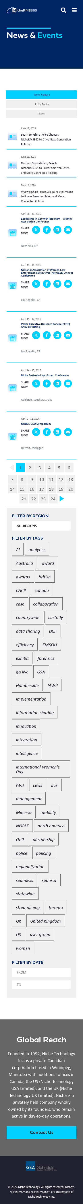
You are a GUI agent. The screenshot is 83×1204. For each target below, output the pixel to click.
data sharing (28, 631)
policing (43, 853)
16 (31, 489)
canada (42, 590)
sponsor (49, 880)
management (29, 798)
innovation (26, 726)
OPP (20, 839)
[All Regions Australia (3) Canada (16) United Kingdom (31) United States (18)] (41, 526)
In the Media (42, 104)
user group (40, 934)
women (23, 948)
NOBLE (22, 825)
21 (23, 498)
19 (61, 489)
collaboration (46, 604)
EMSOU (49, 644)
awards (23, 577)
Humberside (27, 685)
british (45, 577)
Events (42, 113)
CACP (21, 590)
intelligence (27, 753)
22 (33, 498)
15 (22, 489)
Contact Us (41, 1132)
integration (26, 739)
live (54, 785)
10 (41, 479)
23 (43, 498)
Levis (37, 785)
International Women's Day (38, 769)
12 (61, 479)
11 (51, 479)
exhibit (22, 658)
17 (41, 489)
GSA (41, 672)
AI (18, 549)
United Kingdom (45, 921)
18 (51, 489)
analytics (37, 549)
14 (12, 489)
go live (22, 672)
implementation (31, 699)
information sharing (35, 712)
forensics (46, 658)
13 (70, 479)
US (18, 934)
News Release (42, 94)
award (48, 563)
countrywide (27, 617)
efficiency (25, 644)
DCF (52, 631)
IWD (20, 785)
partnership (44, 839)
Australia (24, 563)
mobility (48, 812)
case (20, 604)
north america (51, 825)
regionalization (30, 866)
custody (55, 617)
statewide (25, 893)
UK (18, 921)
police (21, 853)
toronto (56, 907)
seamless (24, 880)
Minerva (24, 812)
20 (70, 489)
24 (53, 498)
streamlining (28, 907)
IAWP (53, 685)
